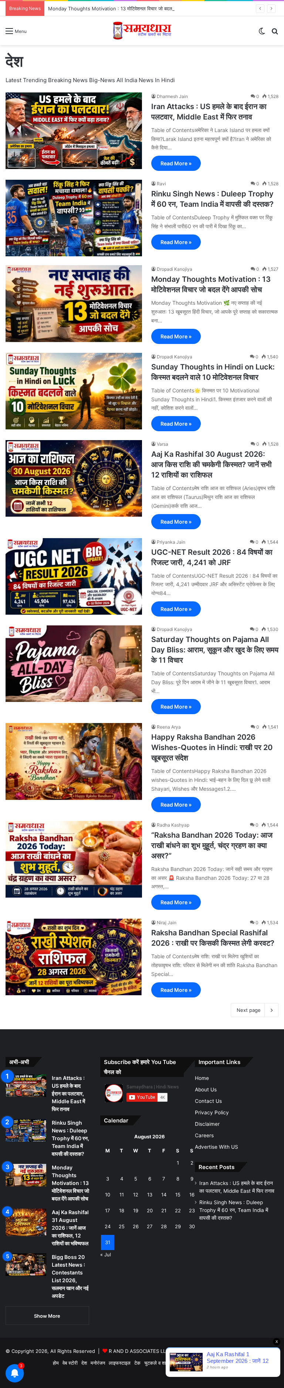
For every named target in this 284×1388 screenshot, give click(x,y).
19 (135, 1210)
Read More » (176, 163)
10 (107, 1195)
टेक (137, 1363)
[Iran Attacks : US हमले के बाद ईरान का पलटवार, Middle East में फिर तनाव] (74, 130)
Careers (204, 1135)
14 (163, 1195)
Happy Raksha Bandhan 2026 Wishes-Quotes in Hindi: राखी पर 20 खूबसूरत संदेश (212, 747)
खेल (179, 1363)
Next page (249, 1010)
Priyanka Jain (171, 542)
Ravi (161, 183)
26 (136, 1226)
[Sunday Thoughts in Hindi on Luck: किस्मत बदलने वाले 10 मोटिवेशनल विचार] (74, 391)
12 (135, 1195)
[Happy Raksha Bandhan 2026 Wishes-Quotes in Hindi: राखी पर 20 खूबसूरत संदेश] (74, 761)
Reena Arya (169, 727)
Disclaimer (207, 1124)
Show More (47, 1316)
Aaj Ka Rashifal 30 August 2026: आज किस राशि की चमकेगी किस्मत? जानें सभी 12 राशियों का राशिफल (211, 464)
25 (122, 1226)
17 (107, 1210)
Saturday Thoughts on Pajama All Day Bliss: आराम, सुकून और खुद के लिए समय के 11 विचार (214, 650)
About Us (206, 1089)
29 (178, 1226)
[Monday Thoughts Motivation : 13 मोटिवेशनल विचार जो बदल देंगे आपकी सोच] (74, 303)
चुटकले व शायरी (158, 1363)
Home (202, 1078)
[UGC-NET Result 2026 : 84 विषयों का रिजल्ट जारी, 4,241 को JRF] (74, 576)
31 (107, 1242)
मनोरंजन (98, 1363)
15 (177, 1195)
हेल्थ (190, 1363)
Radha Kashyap (173, 825)
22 (178, 1210)
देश (84, 1363)
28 (164, 1226)
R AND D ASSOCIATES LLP (139, 1351)
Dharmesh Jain (172, 96)
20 (150, 1210)
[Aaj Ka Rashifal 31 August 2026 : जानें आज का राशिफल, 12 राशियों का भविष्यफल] (26, 1222)
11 (121, 1195)
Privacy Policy (212, 1112)
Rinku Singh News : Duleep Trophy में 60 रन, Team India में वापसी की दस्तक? (70, 1138)
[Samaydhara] (142, 30)
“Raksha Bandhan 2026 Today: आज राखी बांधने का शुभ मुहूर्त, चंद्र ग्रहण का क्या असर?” (212, 845)
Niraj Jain (166, 922)
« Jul (105, 1254)
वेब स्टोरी (70, 1363)
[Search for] (274, 33)
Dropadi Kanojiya (174, 269)
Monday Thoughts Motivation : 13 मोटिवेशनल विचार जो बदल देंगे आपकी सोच (124, 8)
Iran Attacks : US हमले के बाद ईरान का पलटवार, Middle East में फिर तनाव (68, 1093)
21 (163, 1210)
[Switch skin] (262, 33)
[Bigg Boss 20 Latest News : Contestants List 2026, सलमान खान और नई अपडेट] (26, 1264)
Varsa (162, 444)
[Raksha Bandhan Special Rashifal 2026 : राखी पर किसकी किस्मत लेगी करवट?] (74, 957)
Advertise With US (216, 1147)
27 (149, 1226)
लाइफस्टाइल (120, 1363)
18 (121, 1210)
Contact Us (208, 1101)
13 (149, 1195)
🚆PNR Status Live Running (245, 1363)
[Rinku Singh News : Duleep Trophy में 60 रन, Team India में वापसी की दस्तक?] (74, 218)
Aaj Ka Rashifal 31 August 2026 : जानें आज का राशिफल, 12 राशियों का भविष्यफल (70, 1227)
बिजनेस (203, 1363)
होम (56, 1363)
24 (108, 1226)
